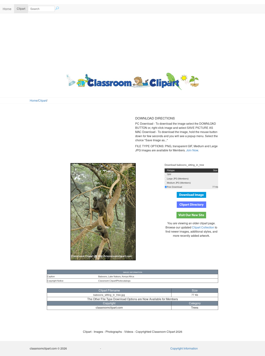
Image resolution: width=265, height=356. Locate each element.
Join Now (192, 150)
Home (7, 8)
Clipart (22, 8)
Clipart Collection (203, 227)
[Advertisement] (132, 42)
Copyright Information (184, 348)
